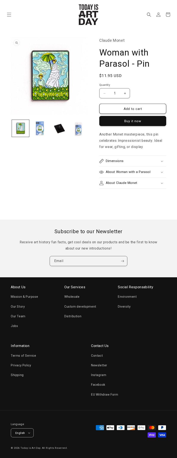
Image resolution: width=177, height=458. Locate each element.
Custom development (80, 306)
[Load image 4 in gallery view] (78, 128)
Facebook (98, 384)
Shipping (17, 375)
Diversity (124, 306)
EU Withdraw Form (104, 394)
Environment (127, 296)
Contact (97, 355)
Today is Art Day (30, 448)
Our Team (18, 316)
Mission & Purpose (24, 296)
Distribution (72, 316)
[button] (9, 14)
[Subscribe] (122, 261)
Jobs (14, 326)
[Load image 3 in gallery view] (59, 128)
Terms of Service (23, 355)
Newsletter (99, 365)
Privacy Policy (21, 365)
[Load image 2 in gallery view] (40, 128)
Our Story (18, 306)
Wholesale (71, 296)
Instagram (98, 375)
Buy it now (132, 121)
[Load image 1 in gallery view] (20, 128)
